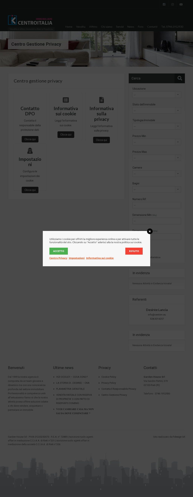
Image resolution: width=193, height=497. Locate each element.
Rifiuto (134, 251)
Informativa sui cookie (100, 258)
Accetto (58, 251)
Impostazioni (77, 258)
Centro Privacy (58, 258)
